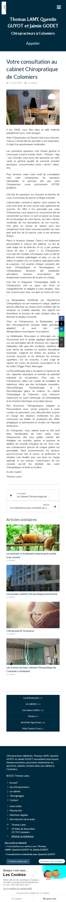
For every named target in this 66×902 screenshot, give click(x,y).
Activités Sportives (31, 722)
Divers (31, 716)
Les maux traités (31, 710)
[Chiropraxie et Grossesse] (33, 615)
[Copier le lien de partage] (61, 344)
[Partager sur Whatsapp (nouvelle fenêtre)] (61, 334)
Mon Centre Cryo (31, 728)
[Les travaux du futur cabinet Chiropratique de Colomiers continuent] (33, 651)
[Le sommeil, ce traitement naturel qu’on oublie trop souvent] (33, 537)
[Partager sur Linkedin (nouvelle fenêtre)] (61, 329)
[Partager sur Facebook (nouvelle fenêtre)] (61, 318)
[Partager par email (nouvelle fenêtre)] (61, 339)
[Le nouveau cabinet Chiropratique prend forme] (33, 578)
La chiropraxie (31, 697)
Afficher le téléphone (22, 836)
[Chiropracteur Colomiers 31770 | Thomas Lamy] (4, 8)
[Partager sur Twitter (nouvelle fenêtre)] (61, 323)
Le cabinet (31, 703)
